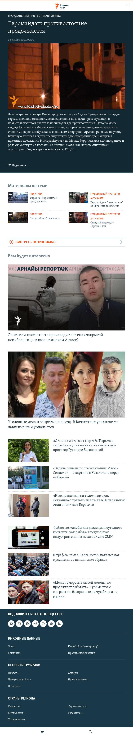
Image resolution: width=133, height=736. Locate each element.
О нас (11, 646)
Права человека (78, 679)
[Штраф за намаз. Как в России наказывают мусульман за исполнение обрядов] (28, 564)
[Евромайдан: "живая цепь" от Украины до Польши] (78, 197)
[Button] (17, 166)
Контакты (14, 653)
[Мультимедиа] (42, 731)
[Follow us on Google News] (51, 623)
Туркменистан (77, 706)
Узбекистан (75, 713)
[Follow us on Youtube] (11, 623)
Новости (13, 673)
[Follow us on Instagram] (19, 623)
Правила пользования (81, 653)
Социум (73, 673)
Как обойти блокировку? (83, 646)
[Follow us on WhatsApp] (43, 623)
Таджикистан (16, 719)
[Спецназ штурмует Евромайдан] (78, 217)
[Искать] (90, 731)
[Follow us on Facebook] (27, 623)
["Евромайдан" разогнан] (18, 217)
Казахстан (14, 706)
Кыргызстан (15, 713)
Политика (36, 194)
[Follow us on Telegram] (35, 623)
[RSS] (59, 623)
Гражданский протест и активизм (34, 16)
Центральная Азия (19, 679)
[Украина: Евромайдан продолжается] (18, 197)
